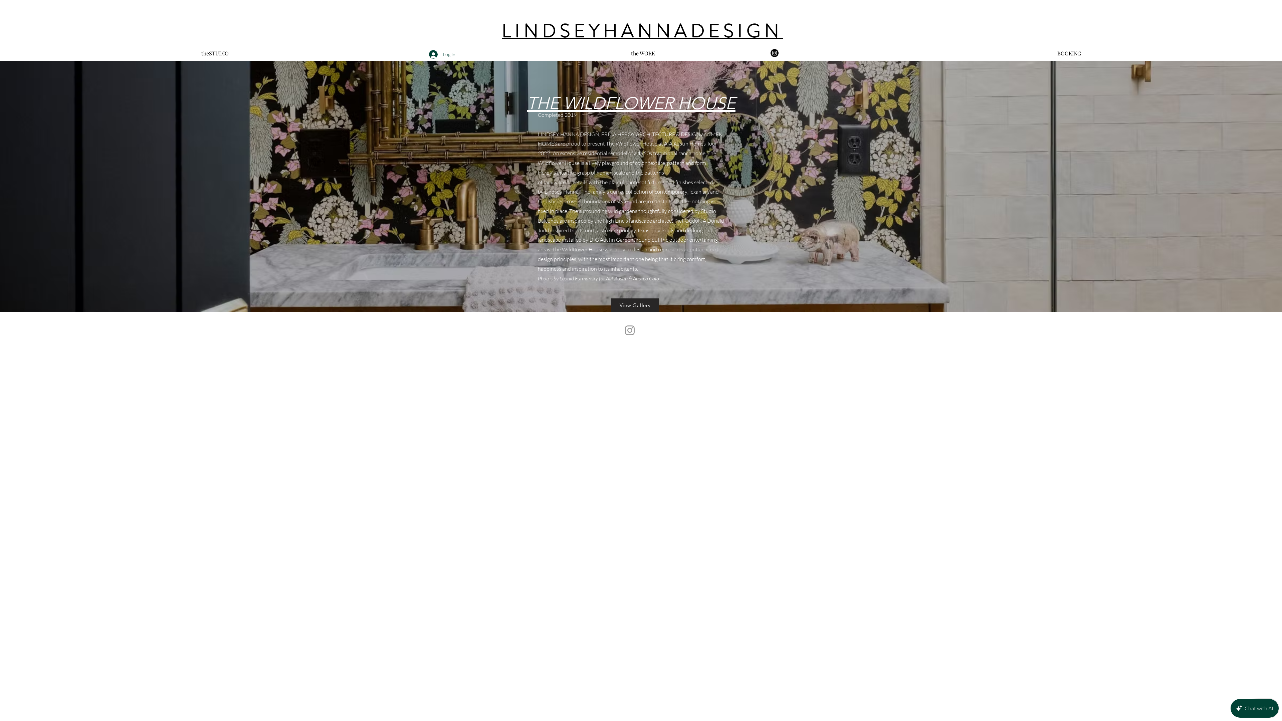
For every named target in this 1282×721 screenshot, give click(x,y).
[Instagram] (775, 53)
